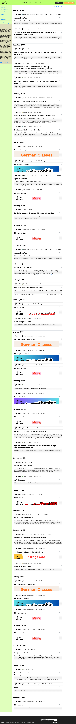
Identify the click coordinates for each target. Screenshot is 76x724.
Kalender (3, 7)
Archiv (2, 14)
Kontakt (23, 722)
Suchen (2, 17)
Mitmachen (3, 19)
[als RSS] (56, 6)
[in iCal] (61, 6)
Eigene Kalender (5, 12)
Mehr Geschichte (4, 62)
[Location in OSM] (22, 14)
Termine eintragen (5, 23)
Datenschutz (30, 722)
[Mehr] (60, 17)
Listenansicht (4, 9)
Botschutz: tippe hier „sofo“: (47, 720)
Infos (56, 718)
